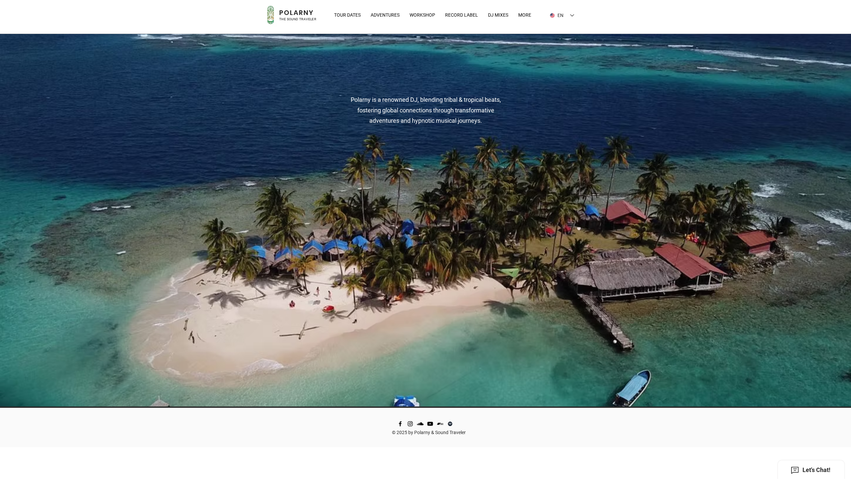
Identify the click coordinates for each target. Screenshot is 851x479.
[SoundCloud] (420, 423)
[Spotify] (450, 423)
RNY (306, 12)
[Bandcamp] (440, 423)
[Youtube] (430, 423)
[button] (524, 15)
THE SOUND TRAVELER (297, 19)
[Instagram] (410, 423)
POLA (289, 12)
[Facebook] (400, 423)
